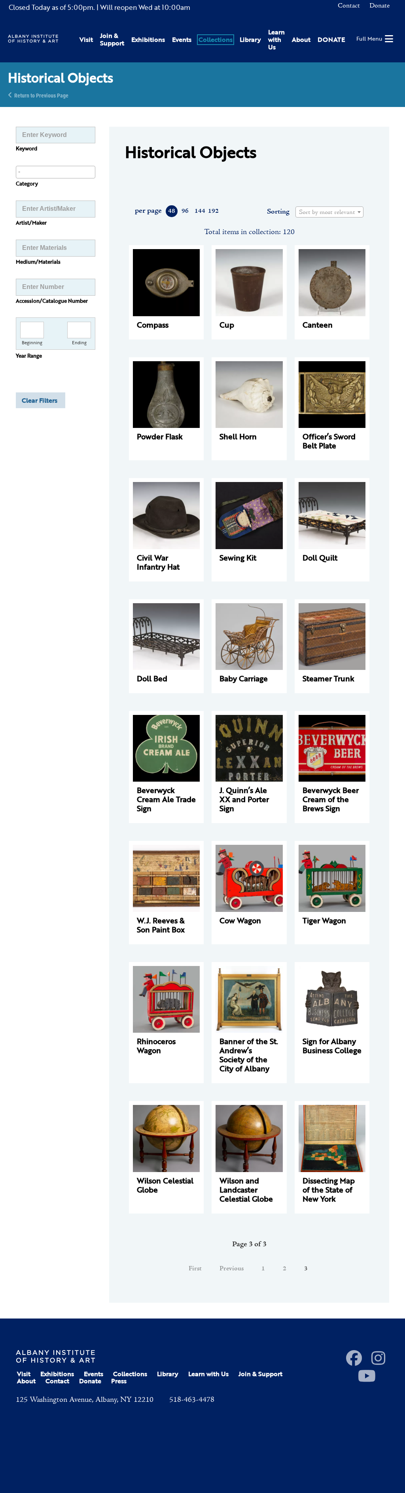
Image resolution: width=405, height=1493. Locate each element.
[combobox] (55, 172)
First (195, 1268)
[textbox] (329, 212)
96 (185, 211)
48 (171, 211)
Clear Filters (39, 400)
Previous (232, 1268)
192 (213, 211)
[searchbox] (55, 171)
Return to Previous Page (41, 95)
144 (199, 211)
